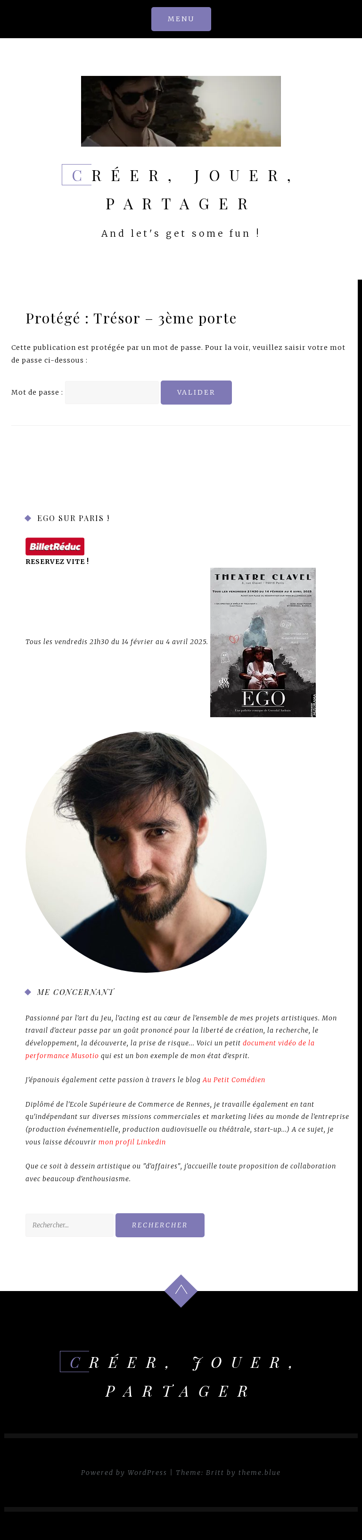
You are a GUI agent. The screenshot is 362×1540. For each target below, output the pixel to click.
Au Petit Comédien (234, 1080)
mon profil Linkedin (132, 1142)
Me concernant (76, 992)
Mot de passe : (38, 392)
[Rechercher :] (70, 1225)
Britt (215, 1472)
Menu (181, 19)
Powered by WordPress (124, 1472)
